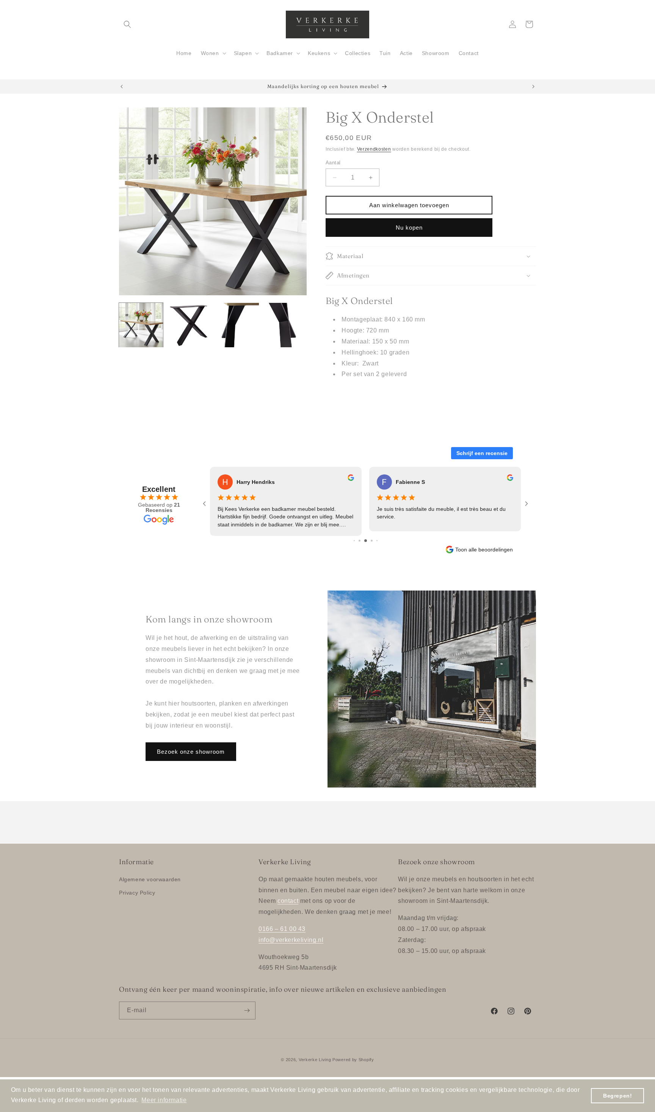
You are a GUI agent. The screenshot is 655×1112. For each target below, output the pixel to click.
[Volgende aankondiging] (533, 86)
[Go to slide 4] (372, 541)
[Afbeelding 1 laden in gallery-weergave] (141, 325)
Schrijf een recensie (482, 453)
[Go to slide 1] (354, 540)
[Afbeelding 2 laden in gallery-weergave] (189, 325)
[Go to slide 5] (377, 540)
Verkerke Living (315, 1059)
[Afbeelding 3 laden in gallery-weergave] (237, 325)
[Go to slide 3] (365, 540)
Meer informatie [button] (163, 1100)
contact (287, 901)
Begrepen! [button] (617, 1096)
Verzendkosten (374, 149)
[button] (127, 24)
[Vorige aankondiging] (121, 86)
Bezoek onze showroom (191, 751)
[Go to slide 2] (359, 541)
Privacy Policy (137, 893)
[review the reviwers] (351, 479)
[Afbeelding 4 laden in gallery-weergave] (285, 325)
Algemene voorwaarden (150, 879)
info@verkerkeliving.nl (291, 940)
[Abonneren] (246, 1010)
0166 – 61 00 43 (282, 929)
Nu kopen (409, 227)
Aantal (333, 162)
